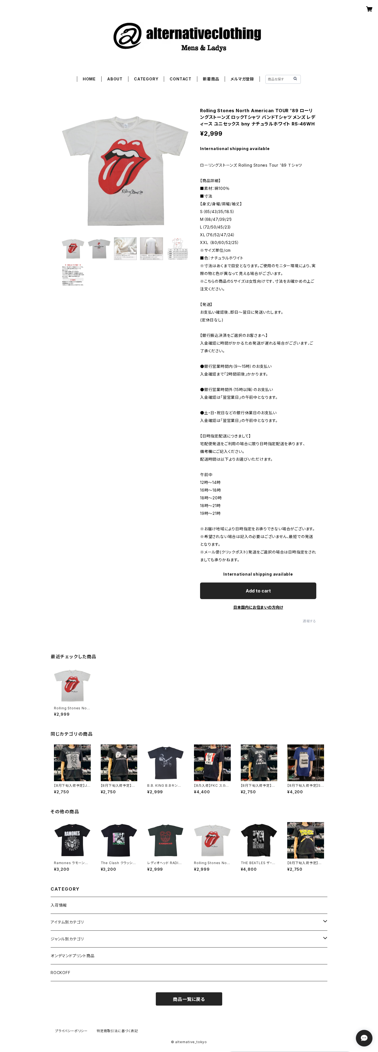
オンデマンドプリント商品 (73, 955)
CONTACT (180, 79)
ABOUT (115, 79)
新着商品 (211, 79)
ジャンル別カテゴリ (67, 938)
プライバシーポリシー (71, 1031)
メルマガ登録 (242, 79)
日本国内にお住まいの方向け (258, 607)
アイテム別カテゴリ (67, 922)
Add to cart (258, 591)
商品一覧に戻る (189, 999)
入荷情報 (59, 905)
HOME (89, 79)
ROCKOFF (61, 972)
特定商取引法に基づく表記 (117, 1031)
